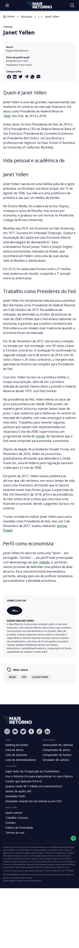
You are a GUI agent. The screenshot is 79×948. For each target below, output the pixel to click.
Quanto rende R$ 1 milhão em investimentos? (33, 786)
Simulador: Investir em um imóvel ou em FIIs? (33, 801)
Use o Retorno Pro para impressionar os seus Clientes (39, 776)
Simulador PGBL (15, 796)
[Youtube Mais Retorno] (15, 731)
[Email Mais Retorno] (38, 76)
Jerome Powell (40, 677)
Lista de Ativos (14, 750)
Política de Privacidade (19, 827)
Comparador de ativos (56, 750)
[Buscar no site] (72, 5)
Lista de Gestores (16, 755)
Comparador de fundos (57, 755)
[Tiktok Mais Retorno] (39, 731)
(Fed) (7, 116)
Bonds (12, 677)
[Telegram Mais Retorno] (27, 76)
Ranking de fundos (16, 745)
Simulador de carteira (56, 760)
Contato (10, 822)
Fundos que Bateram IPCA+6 (23, 781)
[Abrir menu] (7, 5)
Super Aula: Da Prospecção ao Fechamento (32, 771)
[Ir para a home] (39, 5)
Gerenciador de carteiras (58, 745)
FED (24, 677)
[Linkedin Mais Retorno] (15, 77)
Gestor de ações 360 (18, 791)
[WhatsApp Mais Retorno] (32, 77)
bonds (40, 436)
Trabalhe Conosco (16, 817)
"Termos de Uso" (52, 870)
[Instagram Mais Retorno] (7, 731)
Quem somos (13, 812)
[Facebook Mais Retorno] (9, 77)
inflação (44, 562)
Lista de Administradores (20, 760)
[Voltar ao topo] (73, 838)
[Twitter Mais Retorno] (21, 76)
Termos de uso (14, 832)
